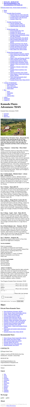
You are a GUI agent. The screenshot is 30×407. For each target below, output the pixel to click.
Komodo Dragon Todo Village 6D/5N (20, 80)
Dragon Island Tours (12, 84)
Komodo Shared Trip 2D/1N (17, 24)
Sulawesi (6, 385)
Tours (5, 11)
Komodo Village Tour (15, 19)
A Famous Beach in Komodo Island (19, 16)
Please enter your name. (22, 284)
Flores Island (10, 88)
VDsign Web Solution (11, 405)
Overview (6, 113)
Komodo (6, 378)
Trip (5, 374)
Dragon (6, 387)
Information (10, 93)
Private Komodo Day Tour (17, 30)
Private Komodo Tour (12, 29)
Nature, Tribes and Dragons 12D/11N (19, 58)
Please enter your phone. (22, 288)
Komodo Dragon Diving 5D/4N (18, 48)
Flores (5, 384)
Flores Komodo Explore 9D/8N (18, 59)
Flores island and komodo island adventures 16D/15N (18, 77)
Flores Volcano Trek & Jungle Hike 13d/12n (15, 313)
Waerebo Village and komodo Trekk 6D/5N (15, 320)
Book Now (7, 116)
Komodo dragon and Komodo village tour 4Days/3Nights (19, 35)
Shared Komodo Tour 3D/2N (17, 26)
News (8, 91)
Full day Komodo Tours (16, 23)
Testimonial (7, 98)
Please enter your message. (21, 293)
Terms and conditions (12, 87)
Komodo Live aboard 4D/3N (17, 33)
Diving (5, 388)
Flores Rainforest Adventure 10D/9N (19, 53)
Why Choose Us (11, 85)
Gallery (6, 97)
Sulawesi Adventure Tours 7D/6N (18, 72)
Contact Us (7, 100)
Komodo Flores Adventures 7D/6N (19, 62)
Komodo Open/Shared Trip (14, 22)
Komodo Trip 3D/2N (15, 32)
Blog (5, 90)
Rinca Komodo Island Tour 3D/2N (19, 39)
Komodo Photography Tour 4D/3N (19, 38)
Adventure (6, 380)
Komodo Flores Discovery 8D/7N (19, 61)
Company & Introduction (10, 82)
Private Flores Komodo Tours (14, 52)
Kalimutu (6, 391)
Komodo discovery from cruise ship (19, 14)
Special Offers (10, 95)
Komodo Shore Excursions (14, 13)
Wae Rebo (6, 383)
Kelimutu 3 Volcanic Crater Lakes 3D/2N (14, 321)
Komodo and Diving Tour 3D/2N (18, 43)
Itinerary (6, 115)
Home (5, 10)
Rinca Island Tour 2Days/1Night (18, 49)
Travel (5, 377)
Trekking (6, 390)
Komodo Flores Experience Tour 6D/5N (14, 323)
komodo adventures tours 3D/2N (18, 46)
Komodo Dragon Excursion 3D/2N (19, 45)
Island (5, 381)
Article (8, 94)
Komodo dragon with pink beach (18, 17)
